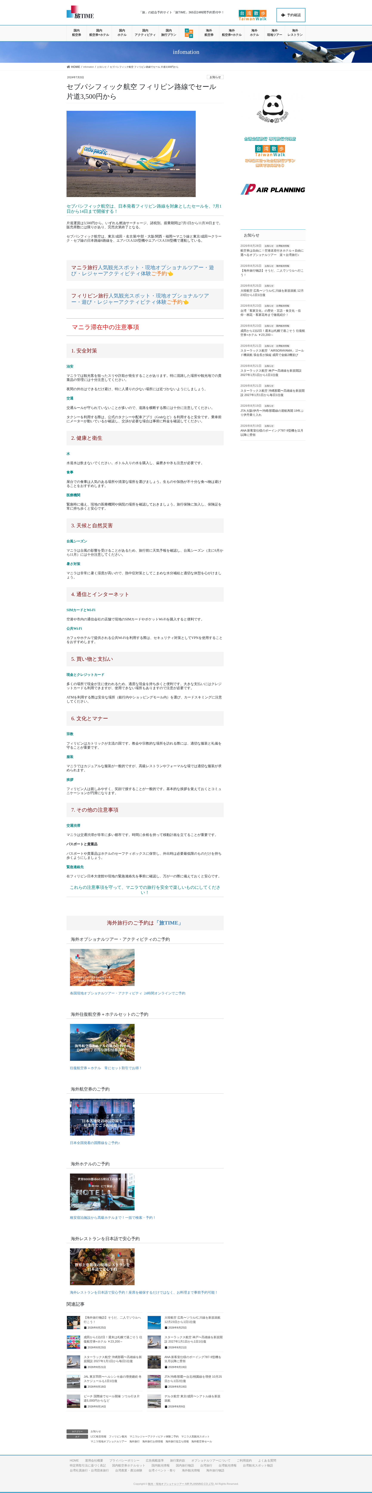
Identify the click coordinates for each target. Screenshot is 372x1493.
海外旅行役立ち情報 (177, 1441)
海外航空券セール (201, 1441)
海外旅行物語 (215, 1470)
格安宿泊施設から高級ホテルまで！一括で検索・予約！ (111, 1217)
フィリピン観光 (118, 1436)
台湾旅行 (206, 1465)
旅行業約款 (177, 1460)
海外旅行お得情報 (152, 1441)
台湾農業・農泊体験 (128, 1470)
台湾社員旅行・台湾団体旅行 (89, 1470)
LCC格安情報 (98, 1436)
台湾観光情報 (282, 246)
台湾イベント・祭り (162, 1470)
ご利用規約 (244, 1460)
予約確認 (294, 15)
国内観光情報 (282, 326)
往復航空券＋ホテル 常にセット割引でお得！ (104, 1068)
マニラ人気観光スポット (195, 1436)
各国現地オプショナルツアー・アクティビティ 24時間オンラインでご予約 (126, 993)
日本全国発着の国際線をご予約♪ (93, 1143)
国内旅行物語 (185, 1465)
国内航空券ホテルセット (128, 1465)
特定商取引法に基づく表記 (88, 1465)
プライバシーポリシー (124, 1460)
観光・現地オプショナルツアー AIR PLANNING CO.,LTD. (181, 1483)
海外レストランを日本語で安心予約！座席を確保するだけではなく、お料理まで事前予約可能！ (142, 1292)
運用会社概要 (94, 1460)
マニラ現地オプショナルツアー (109, 1441)
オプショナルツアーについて (211, 1460)
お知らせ (215, 77)
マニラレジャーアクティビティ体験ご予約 (154, 1436)
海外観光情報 (282, 266)
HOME (74, 1460)
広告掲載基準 (155, 1460)
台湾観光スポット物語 (258, 1465)
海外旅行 (134, 1441)
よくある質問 (267, 1460)
